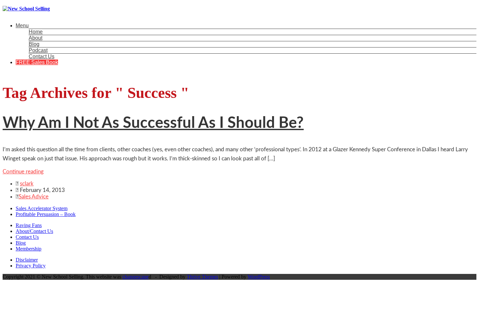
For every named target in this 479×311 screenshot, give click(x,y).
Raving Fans (29, 225)
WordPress (259, 276)
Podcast (38, 50)
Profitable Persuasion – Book (46, 214)
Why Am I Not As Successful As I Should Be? (153, 123)
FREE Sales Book (37, 62)
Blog (34, 44)
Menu (22, 25)
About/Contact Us (34, 231)
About (35, 38)
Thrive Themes (202, 276)
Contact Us (41, 56)
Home (36, 31)
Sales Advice (34, 196)
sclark (27, 183)
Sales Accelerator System (41, 208)
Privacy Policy (31, 265)
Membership (28, 248)
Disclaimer (27, 260)
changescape (136, 276)
